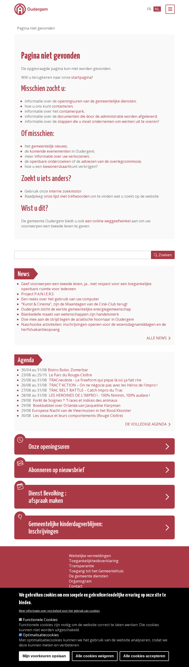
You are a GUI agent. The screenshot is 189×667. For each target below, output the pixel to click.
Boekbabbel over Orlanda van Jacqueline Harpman (70, 405)
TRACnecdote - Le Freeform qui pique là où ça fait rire (81, 380)
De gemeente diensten (88, 576)
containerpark (71, 111)
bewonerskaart (56, 166)
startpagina (81, 77)
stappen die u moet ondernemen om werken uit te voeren (108, 121)
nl (157, 9)
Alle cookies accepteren (144, 656)
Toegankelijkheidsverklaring (93, 560)
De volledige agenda (146, 424)
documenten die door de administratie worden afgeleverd (107, 116)
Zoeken (165, 254)
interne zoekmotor (65, 191)
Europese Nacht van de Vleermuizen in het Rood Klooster (76, 410)
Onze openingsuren (49, 447)
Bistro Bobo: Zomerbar (54, 369)
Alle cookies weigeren (95, 656)
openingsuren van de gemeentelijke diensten (97, 101)
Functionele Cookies (40, 619)
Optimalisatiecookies (41, 634)
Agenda (26, 360)
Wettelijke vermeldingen (90, 555)
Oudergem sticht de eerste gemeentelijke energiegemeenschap (76, 309)
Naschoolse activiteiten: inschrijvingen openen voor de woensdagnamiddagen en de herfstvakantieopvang (93, 327)
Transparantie (81, 565)
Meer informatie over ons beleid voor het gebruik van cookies (59, 611)
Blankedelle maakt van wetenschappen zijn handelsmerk (70, 314)
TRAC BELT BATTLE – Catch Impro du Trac (72, 390)
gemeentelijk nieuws (49, 146)
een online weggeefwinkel (107, 220)
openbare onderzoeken (50, 161)
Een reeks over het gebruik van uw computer (60, 299)
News (24, 274)
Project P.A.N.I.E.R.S (37, 293)
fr (149, 9)
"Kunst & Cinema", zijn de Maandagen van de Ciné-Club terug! (74, 304)
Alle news (157, 338)
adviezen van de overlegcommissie (111, 161)
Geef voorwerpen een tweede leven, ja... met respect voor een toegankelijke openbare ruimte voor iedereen (86, 286)
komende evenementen (50, 151)
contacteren (62, 106)
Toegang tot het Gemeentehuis (96, 570)
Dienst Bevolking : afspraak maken (47, 497)
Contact (75, 586)
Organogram (80, 581)
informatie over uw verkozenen (62, 156)
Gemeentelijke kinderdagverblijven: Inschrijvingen (66, 528)
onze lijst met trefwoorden (67, 196)
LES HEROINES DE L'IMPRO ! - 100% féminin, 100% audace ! (85, 395)
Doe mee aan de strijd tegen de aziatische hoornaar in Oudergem (77, 319)
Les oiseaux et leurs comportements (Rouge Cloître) (72, 415)
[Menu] (170, 9)
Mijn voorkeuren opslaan (44, 656)
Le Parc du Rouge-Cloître (56, 374)
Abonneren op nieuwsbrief (56, 470)
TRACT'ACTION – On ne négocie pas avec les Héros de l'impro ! (89, 385)
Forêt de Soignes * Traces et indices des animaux (69, 400)
